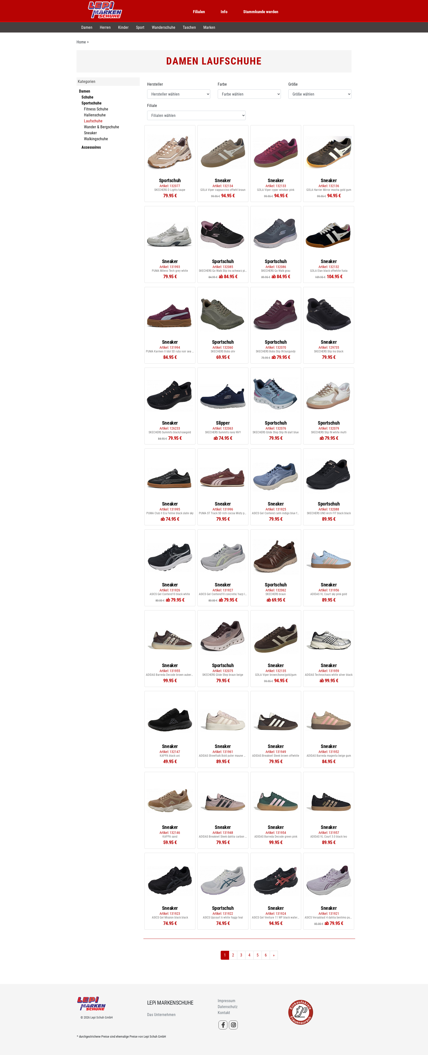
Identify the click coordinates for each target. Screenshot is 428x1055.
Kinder (123, 27)
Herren (105, 27)
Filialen (199, 11)
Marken (209, 27)
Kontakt (224, 1012)
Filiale (152, 105)
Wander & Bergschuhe (101, 127)
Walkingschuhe (96, 138)
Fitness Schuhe (96, 109)
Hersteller (155, 84)
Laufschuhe (93, 121)
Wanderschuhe (163, 27)
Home (81, 42)
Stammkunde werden (260, 11)
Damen (86, 27)
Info (224, 11)
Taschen (189, 27)
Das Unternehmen (161, 1014)
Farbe (222, 84)
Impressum (226, 1000)
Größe (293, 84)
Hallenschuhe (95, 115)
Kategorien (86, 81)
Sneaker (90, 133)
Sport (140, 27)
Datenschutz (228, 1006)
